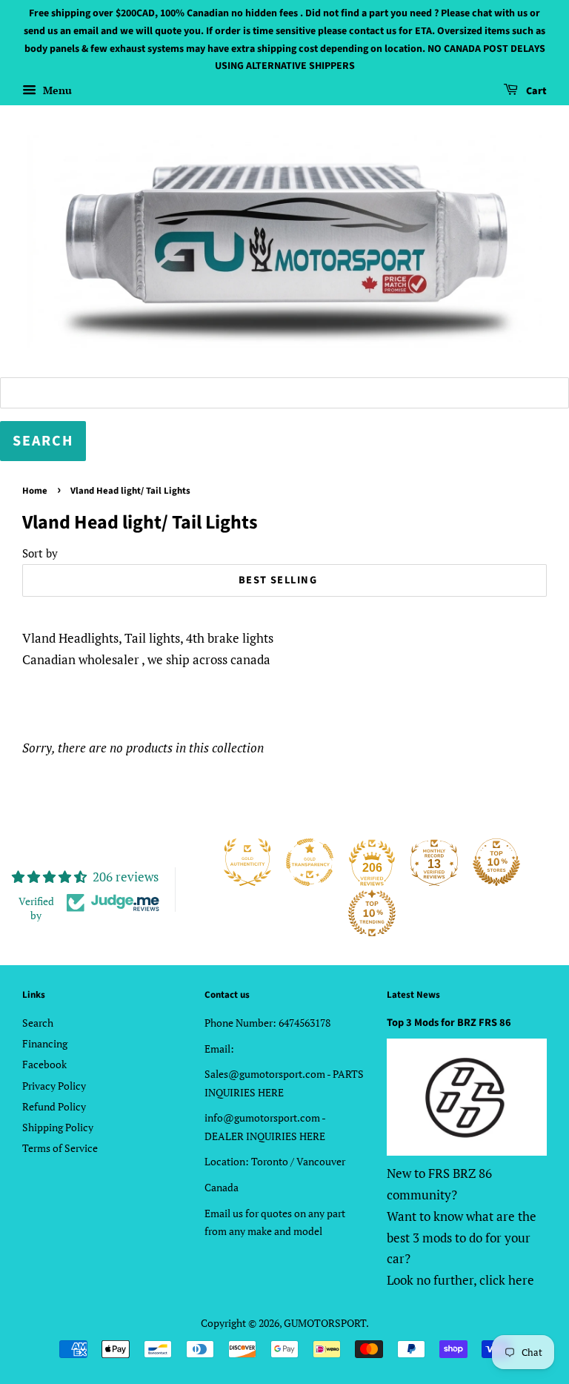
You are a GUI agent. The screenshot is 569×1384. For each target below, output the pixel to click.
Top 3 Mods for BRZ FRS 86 (449, 1022)
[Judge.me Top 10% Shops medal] (496, 862)
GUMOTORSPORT (325, 1323)
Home (34, 490)
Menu (56, 90)
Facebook (44, 1064)
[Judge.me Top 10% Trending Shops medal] (372, 913)
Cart (535, 91)
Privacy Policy (54, 1086)
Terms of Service (60, 1148)
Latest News (413, 994)
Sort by (40, 553)
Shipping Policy (57, 1127)
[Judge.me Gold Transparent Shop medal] (309, 862)
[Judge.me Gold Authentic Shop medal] (247, 862)
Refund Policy (54, 1106)
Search (37, 1023)
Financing (44, 1043)
